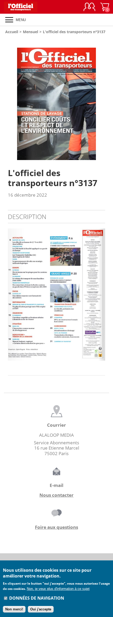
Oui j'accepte (40, 609)
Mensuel (30, 31)
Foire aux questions (56, 527)
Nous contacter (56, 495)
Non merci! (14, 609)
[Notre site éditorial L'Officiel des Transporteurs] (23, 7)
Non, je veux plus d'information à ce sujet (58, 589)
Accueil (11, 31)
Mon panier (107, 10)
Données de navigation (36, 598)
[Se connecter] (89, 7)
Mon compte (89, 7)
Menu (21, 20)
